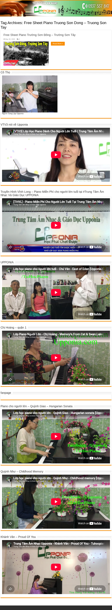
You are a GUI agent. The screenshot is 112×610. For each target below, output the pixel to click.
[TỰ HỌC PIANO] (56, 8)
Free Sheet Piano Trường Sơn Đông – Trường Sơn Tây (40, 35)
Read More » (58, 44)
